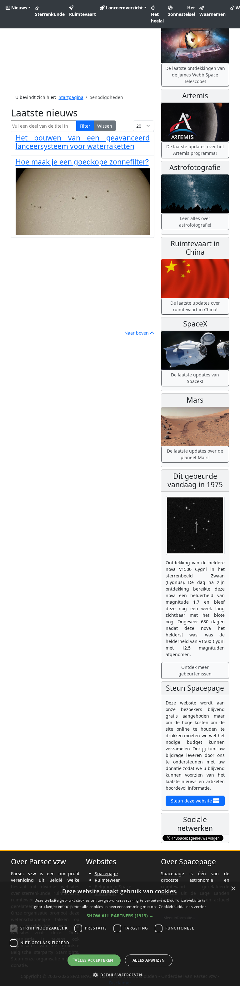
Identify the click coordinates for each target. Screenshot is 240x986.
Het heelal (157, 17)
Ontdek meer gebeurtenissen (195, 670)
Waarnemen (212, 14)
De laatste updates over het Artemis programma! (195, 150)
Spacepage (106, 873)
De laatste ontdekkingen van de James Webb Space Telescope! (195, 74)
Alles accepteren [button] (94, 960)
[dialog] (120, 934)
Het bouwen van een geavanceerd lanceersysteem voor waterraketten (83, 142)
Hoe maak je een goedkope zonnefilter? (82, 162)
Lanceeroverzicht (124, 8)
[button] (120, 915)
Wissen (104, 126)
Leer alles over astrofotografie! (195, 221)
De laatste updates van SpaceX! (195, 378)
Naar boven (137, 333)
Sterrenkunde (50, 14)
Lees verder (195, 906)
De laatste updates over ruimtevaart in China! (195, 306)
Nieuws (18, 8)
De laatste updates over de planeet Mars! (195, 454)
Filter (85, 126)
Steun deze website (192, 801)
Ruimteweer (107, 880)
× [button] (233, 888)
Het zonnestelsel (181, 11)
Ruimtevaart (82, 14)
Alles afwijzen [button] (148, 960)
